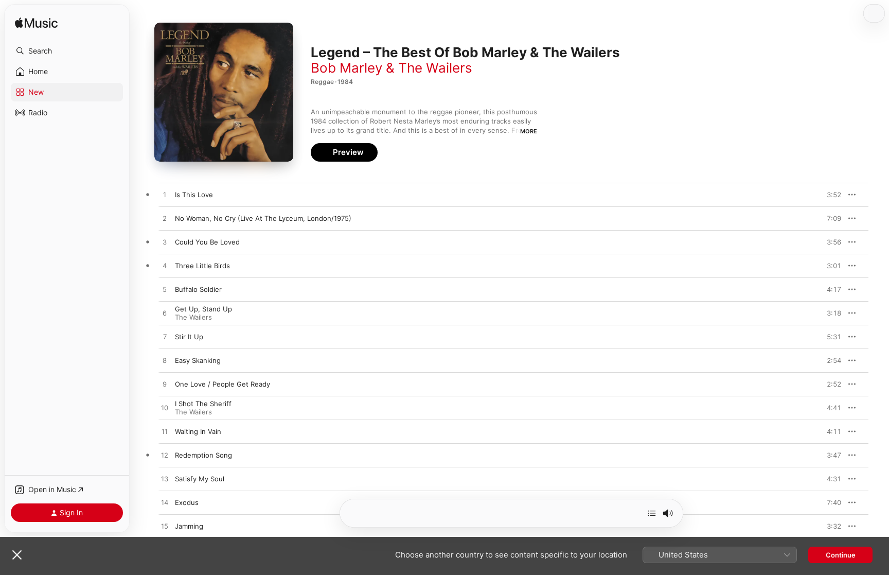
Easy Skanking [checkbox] (198, 360)
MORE (528, 131)
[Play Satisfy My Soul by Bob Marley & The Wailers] (164, 479)
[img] (36, 23)
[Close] (17, 555)
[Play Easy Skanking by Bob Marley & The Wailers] (164, 360)
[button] (66, 51)
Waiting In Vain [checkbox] (198, 431)
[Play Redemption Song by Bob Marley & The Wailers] (164, 455)
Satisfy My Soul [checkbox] (199, 479)
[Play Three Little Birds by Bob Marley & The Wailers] (164, 266)
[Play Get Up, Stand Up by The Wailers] (164, 313)
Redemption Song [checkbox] (203, 455)
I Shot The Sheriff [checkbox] (203, 403)
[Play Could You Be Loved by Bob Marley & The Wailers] (164, 242)
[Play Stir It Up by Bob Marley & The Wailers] (164, 337)
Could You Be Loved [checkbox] (207, 242)
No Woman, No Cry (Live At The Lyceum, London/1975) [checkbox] (263, 218)
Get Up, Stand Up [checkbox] (203, 309)
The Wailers (193, 317)
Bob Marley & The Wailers (391, 68)
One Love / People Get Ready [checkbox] (222, 384)
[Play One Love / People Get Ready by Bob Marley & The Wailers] (164, 384)
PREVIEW (830, 194)
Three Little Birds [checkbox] (202, 266)
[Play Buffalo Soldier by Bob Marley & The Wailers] (164, 289)
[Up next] (652, 513)
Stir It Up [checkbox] (189, 337)
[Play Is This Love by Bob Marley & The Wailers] (164, 195)
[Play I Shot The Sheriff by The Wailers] (164, 408)
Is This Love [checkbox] (194, 194)
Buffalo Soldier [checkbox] (198, 289)
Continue (841, 555)
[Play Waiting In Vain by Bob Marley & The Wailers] (164, 432)
